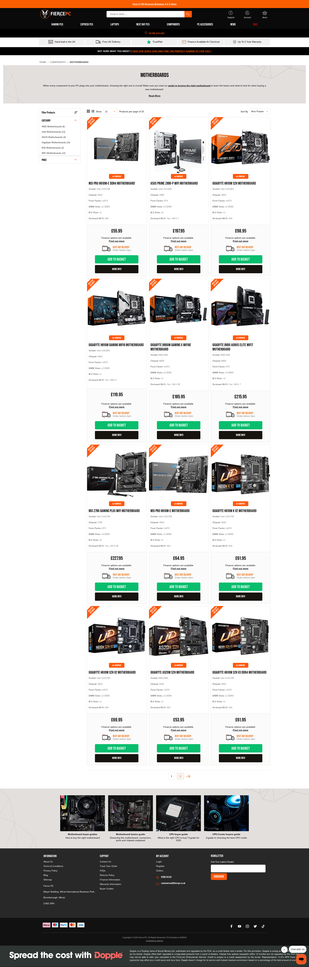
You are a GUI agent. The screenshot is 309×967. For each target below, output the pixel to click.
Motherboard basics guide (130, 834)
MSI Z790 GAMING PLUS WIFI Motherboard (114, 511)
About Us (48, 861)
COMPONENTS (173, 24)
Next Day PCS (143, 24)
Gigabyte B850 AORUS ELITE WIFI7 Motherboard (232, 347)
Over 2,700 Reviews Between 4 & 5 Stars (155, 4)
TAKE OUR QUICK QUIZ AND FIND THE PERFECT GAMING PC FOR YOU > (172, 51)
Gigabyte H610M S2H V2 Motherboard (112, 672)
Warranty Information (110, 884)
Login (159, 861)
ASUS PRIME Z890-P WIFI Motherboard (174, 183)
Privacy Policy (50, 870)
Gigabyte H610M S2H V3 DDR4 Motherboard (239, 672)
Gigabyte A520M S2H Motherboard (172, 672)
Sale (255, 24)
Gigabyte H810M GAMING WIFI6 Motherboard (116, 345)
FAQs (102, 870)
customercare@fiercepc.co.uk (173, 883)
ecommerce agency (154, 941)
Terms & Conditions (53, 866)
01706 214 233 (166, 877)
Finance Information (110, 879)
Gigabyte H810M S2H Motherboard (234, 183)
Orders (159, 870)
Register (160, 866)
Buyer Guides (107, 888)
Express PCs (86, 24)
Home (42, 62)
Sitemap (47, 879)
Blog (45, 875)
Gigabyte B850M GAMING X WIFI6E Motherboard (170, 347)
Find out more (116, 241)
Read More (154, 95)
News (233, 24)
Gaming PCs (57, 24)
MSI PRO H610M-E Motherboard (170, 511)
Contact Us (105, 861)
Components (58, 62)
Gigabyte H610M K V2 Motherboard (234, 511)
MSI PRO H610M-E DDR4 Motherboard (112, 183)
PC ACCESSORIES (205, 24)
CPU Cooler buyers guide (226, 834)
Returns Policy (107, 875)
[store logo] (55, 14)
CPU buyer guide (178, 834)
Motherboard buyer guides (82, 834)
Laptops (114, 24)
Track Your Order (108, 866)
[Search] (188, 14)
